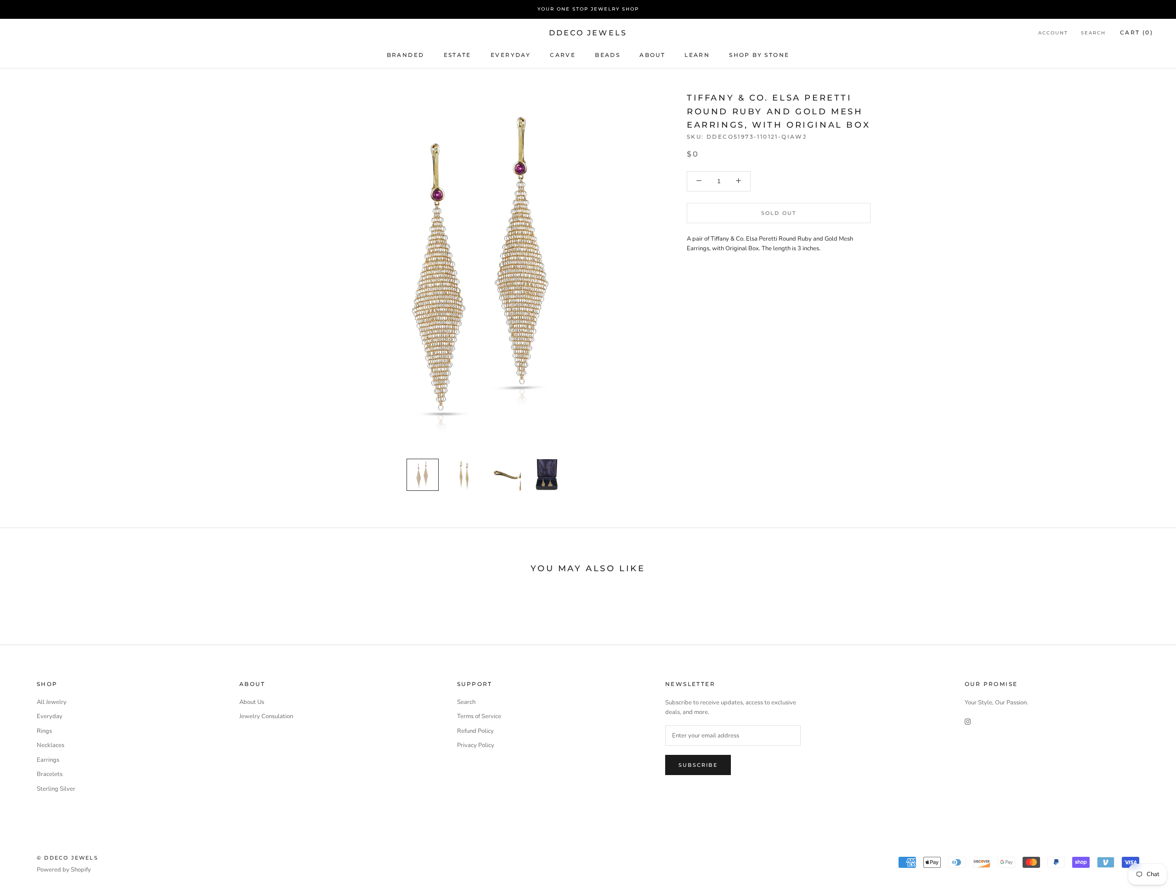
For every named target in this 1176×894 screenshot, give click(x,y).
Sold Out (779, 213)
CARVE (563, 54)
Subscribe (698, 765)
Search (1093, 33)
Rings (44, 731)
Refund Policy (475, 731)
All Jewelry (52, 702)
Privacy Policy (475, 745)
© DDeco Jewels (67, 858)
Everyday (49, 716)
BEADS (607, 54)
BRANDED (405, 54)
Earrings (48, 760)
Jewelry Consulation (266, 716)
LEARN (697, 54)
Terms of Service (479, 716)
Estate (457, 54)
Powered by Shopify (64, 870)
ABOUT (652, 54)
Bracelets (49, 774)
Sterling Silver (56, 789)
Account (1053, 33)
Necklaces (50, 745)
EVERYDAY (511, 54)
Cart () (1136, 32)
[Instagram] (968, 721)
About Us (251, 702)
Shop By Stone (759, 54)
